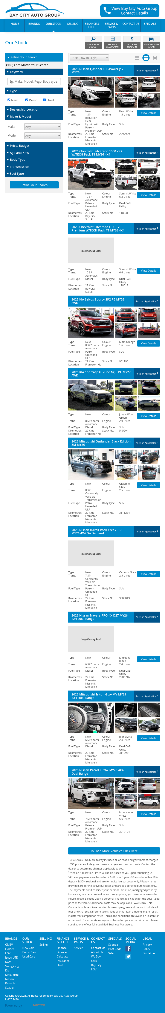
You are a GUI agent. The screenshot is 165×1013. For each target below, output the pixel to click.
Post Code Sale (114, 951)
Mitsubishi (11, 975)
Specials (113, 945)
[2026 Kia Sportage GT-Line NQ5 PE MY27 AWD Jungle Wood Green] (114, 395)
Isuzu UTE (11, 957)
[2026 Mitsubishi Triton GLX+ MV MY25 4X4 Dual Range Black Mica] (114, 718)
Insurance (63, 961)
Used (50, 100)
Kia (7, 970)
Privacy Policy (147, 947)
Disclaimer (149, 953)
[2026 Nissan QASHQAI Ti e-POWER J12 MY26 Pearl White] (114, 92)
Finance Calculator (63, 954)
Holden (10, 949)
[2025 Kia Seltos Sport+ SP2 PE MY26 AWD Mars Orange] (114, 323)
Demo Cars (29, 952)
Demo (32, 100)
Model (12, 135)
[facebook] (129, 950)
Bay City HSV (96, 967)
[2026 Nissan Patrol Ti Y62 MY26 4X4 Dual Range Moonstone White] (114, 793)
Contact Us (98, 948)
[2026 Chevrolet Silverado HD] (114, 250)
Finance (62, 948)
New (14, 100)
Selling (44, 945)
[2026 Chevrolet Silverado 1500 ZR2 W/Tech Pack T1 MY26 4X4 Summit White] (114, 174)
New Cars (28, 948)
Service (78, 948)
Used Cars (28, 956)
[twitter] (129, 958)
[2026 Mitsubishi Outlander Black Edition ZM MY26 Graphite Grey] (114, 464)
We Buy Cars (96, 958)
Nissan (9, 979)
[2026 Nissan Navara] (114, 639)
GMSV (9, 945)
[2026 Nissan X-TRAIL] (114, 553)
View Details (148, 113)
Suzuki (9, 988)
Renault (10, 983)
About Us (97, 952)
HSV (8, 953)
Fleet (60, 965)
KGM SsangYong (12, 964)
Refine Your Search (22, 57)
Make (11, 127)
